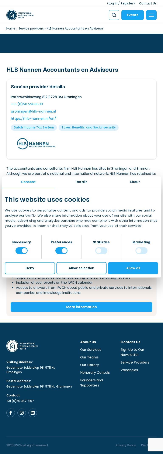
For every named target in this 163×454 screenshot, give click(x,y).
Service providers (31, 28)
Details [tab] (82, 182)
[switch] (61, 250)
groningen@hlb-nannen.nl (33, 111)
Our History (89, 364)
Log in (112, 3)
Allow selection (81, 268)
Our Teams (89, 357)
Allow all (133, 268)
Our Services (90, 349)
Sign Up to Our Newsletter (132, 352)
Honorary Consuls (95, 372)
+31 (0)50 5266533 (27, 104)
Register (127, 3)
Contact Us (148, 3)
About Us (88, 342)
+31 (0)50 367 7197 (20, 401)
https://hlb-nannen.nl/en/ (33, 118)
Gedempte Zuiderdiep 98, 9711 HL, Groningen (30, 369)
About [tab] (134, 182)
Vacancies (129, 370)
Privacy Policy (126, 445)
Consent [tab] (28, 182)
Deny (30, 268)
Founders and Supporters (91, 383)
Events (132, 15)
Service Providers (135, 362)
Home (10, 28)
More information (81, 307)
